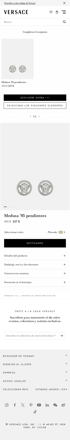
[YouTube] (39, 405)
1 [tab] (5, 207)
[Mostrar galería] (35, 166)
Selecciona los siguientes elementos (35, 105)
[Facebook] (15, 405)
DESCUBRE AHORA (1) (35, 97)
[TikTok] (35, 412)
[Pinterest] (31, 405)
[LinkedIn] (47, 405)
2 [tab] (9, 207)
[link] (11, 295)
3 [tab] (14, 207)
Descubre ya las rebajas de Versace (19, 3)
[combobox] (35, 21)
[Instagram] (6, 405)
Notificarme (35, 243)
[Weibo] (63, 405)
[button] (56, 12)
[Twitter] (23, 405)
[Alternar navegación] (63, 12)
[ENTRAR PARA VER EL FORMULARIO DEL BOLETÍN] (62, 336)
